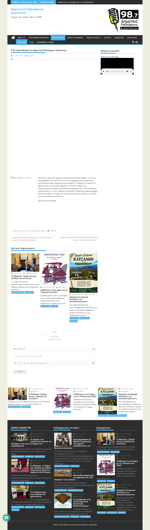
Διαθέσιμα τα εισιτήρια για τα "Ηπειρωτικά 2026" (77, 2)
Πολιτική (107, 38)
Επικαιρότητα (58, 38)
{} (43, 363)
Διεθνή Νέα (119, 38)
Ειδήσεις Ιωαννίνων (75, 38)
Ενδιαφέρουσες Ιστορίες (62, 466)
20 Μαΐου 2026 (79, 494)
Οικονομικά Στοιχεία (45, 42)
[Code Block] (37, 363)
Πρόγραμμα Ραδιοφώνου (39, 38)
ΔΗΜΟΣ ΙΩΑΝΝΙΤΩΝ (18, 456)
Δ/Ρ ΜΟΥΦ (53, 231)
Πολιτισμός (132, 38)
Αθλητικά (22, 42)
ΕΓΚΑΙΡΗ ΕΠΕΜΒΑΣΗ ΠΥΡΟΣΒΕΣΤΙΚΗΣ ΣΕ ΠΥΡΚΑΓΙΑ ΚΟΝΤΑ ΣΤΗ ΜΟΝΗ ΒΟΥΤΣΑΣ (78, 238)
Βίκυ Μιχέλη (30, 56)
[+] (46, 363)
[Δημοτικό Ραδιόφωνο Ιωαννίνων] (13, 37)
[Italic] (18, 363)
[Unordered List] (31, 363)
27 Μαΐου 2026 (79, 470)
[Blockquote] (34, 363)
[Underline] (21, 363)
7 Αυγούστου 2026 (38, 434)
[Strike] (24, 363)
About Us (21, 38)
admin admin (33, 273)
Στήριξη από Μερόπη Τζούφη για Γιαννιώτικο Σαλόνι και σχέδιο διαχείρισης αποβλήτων (32, 238)
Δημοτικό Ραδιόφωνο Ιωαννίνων (27, 11)
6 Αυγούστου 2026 (38, 460)
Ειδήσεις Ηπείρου (93, 38)
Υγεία (31, 42)
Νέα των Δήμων (84, 318)
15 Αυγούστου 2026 (19, 273)
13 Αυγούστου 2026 (48, 287)
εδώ (117, 56)
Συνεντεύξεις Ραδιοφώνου (37, 231)
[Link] (40, 363)
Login (93, 349)
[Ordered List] (27, 363)
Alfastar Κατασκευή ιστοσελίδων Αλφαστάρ (80, 525)
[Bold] (15, 363)
